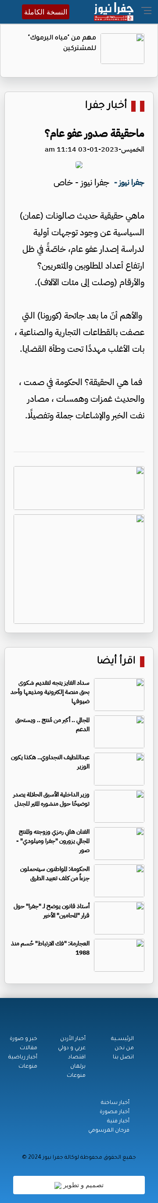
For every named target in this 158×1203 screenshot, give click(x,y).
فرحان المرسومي (108, 1131)
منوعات (76, 1076)
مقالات (28, 1048)
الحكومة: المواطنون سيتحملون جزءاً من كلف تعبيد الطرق (55, 873)
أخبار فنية (118, 1121)
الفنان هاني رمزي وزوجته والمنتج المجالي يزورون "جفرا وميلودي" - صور (53, 841)
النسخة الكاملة (45, 11)
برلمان (78, 1067)
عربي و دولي (72, 1048)
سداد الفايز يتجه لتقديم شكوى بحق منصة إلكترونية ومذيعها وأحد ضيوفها (50, 692)
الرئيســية (122, 1039)
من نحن (124, 1048)
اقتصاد (77, 1057)
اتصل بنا (123, 1057)
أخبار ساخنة (115, 1103)
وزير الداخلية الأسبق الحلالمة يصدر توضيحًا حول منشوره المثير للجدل (51, 799)
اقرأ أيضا (116, 661)
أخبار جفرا (106, 106)
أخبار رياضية (22, 1057)
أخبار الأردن (73, 1039)
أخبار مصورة (114, 1112)
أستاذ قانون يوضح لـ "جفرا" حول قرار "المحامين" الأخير (52, 911)
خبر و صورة (23, 1039)
